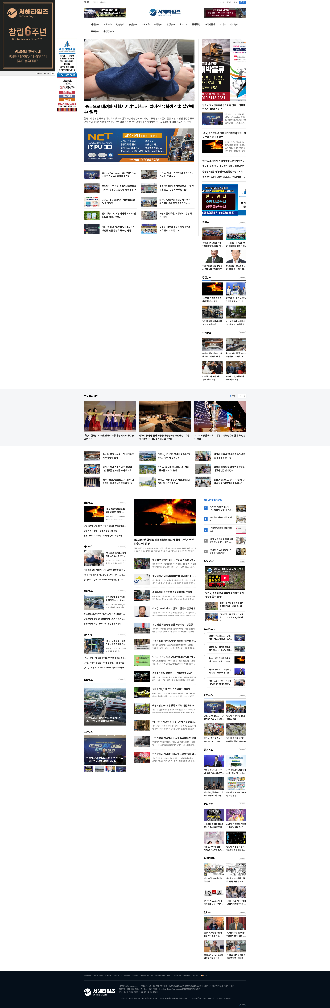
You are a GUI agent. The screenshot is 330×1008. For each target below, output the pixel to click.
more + (242, 222)
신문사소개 (88, 975)
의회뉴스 (108, 24)
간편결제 (116, 975)
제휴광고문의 (98, 975)
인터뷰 (223, 24)
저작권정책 (187, 975)
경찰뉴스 (120, 24)
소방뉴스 (158, 24)
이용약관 (135, 975)
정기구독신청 (125, 975)
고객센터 (196, 975)
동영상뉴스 (109, 31)
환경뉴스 (171, 24)
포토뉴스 (95, 31)
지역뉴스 (95, 24)
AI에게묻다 (210, 24)
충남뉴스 (133, 24)
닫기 (53, 73)
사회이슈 (145, 24)
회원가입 (229, 2)
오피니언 (183, 24)
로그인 (222, 2)
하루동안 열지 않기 (43, 73)
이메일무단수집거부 (174, 975)
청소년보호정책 (160, 975)
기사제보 (103, 2)
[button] (240, 396)
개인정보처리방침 (146, 975)
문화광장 (196, 24)
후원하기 (242, 2)
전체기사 (95, 2)
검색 (235, 2)
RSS (205, 975)
